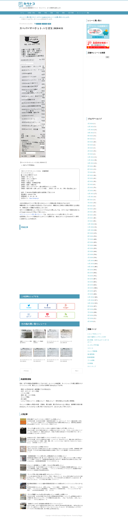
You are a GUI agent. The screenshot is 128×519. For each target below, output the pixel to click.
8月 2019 (90, 272)
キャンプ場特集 (92, 351)
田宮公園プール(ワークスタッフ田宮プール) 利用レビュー (44, 419)
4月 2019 (90, 285)
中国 (57, 12)
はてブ (28, 315)
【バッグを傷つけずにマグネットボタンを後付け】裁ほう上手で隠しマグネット (50, 428)
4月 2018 (90, 321)
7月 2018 (90, 312)
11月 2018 (91, 300)
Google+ (66, 308)
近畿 (51, 12)
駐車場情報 (91, 357)
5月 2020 (90, 245)
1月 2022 (90, 190)
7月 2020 (90, 239)
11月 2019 (91, 263)
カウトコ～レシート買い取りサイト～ (31, 214)
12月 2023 (91, 126)
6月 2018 (90, 315)
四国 (63, 12)
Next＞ (77, 370)
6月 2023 (90, 142)
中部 (45, 12)
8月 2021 (90, 199)
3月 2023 (90, 148)
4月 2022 (90, 181)
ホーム (22, 12)
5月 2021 (90, 209)
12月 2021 (91, 193)
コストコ (90, 348)
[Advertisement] (50, 249)
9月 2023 (90, 135)
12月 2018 (91, 297)
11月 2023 (91, 129)
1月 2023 (90, 154)
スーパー (38, 23)
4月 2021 (90, 212)
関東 (39, 12)
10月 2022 (91, 163)
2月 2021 (90, 218)
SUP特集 (90, 363)
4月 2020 (90, 248)
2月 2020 (90, 254)
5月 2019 (90, 282)
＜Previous (26, 370)
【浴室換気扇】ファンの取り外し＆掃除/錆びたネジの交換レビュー (47, 456)
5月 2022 (90, 178)
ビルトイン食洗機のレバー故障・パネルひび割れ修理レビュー (45, 465)
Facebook (47, 308)
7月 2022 (90, 172)
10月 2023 (91, 132)
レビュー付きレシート (94, 334)
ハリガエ (44, 23)
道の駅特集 (91, 354)
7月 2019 (90, 276)
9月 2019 (90, 269)
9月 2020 (90, 233)
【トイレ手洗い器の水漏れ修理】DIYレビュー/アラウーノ (44, 474)
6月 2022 (90, 175)
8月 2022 (90, 169)
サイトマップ (92, 366)
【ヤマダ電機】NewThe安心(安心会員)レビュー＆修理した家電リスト (47, 494)
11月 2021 (91, 196)
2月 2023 (90, 151)
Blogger (80, 515)
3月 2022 (90, 184)
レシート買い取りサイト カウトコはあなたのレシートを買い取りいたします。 (45, 17)
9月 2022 (90, 166)
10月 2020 (91, 230)
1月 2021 (90, 221)
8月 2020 (90, 236)
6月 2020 (90, 242)
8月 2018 (90, 309)
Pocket (47, 316)
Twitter (28, 308)
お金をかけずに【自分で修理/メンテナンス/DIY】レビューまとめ (46, 437)
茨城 (49, 23)
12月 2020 (91, 224)
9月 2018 (90, 306)
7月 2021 (90, 202)
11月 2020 (91, 227)
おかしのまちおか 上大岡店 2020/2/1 (38, 447)
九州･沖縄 (70, 12)
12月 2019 (91, 260)
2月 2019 (90, 291)
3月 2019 (90, 288)
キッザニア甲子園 (93, 345)
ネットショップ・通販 (83, 12)
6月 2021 (90, 205)
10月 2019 (91, 266)
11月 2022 (91, 160)
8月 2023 (90, 139)
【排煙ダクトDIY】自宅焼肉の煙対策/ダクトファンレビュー (45, 503)
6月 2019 (90, 279)
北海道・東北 (31, 12)
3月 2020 (90, 251)
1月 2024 (90, 123)
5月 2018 (90, 318)
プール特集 (91, 360)
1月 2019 (90, 294)
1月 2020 (90, 257)
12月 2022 (91, 157)
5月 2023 (90, 145)
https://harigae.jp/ (34, 198)
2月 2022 (90, 187)
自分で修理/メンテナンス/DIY (97, 337)
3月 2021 (90, 215)
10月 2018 (91, 303)
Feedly (66, 316)
